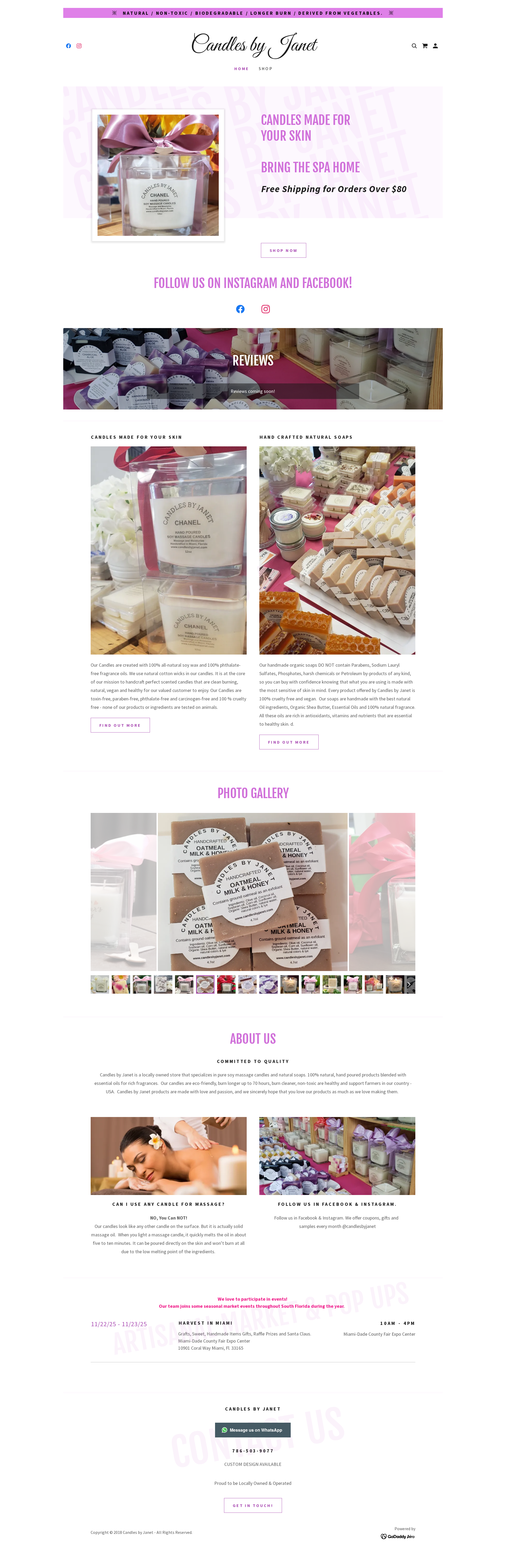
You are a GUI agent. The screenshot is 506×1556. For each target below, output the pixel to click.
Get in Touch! (253, 1505)
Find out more (289, 742)
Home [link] (241, 68)
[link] (68, 46)
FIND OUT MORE (120, 725)
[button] (425, 46)
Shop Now (284, 250)
